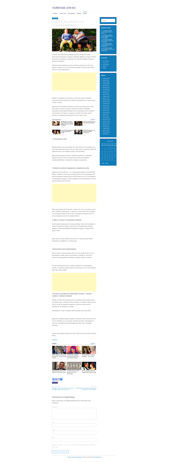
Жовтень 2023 (106, 121)
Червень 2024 (106, 107)
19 (102, 156)
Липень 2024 (106, 105)
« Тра (102, 163)
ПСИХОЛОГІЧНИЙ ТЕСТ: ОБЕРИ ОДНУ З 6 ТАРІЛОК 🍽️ (107, 36)
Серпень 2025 (106, 91)
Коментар (55, 407)
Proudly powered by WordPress (74, 457)
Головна (54, 13)
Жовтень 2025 (106, 87)
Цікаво (85, 13)
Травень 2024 (106, 108)
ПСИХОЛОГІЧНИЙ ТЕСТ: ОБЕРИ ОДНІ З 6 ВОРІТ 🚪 (107, 32)
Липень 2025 (106, 92)
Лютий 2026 (106, 85)
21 (107, 156)
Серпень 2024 (106, 103)
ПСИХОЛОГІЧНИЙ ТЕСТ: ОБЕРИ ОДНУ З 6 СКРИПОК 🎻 (107, 45)
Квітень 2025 (106, 98)
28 (107, 159)
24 (114, 156)
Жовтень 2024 (106, 101)
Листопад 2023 (106, 119)
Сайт (53, 437)
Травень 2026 (106, 83)
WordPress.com (98, 457)
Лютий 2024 (106, 114)
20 (104, 156)
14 (107, 153)
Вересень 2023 (106, 123)
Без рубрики (106, 60)
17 (114, 153)
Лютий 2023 (106, 133)
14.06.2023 (55, 18)
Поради (79, 13)
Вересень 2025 (106, 89)
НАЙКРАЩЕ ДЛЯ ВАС (64, 7)
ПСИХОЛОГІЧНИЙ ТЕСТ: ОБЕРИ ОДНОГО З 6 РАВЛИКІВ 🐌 (107, 49)
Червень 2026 (106, 82)
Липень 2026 (106, 80)
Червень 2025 (106, 94)
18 (117, 153)
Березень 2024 (106, 112)
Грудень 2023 (106, 117)
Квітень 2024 (106, 110)
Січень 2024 (106, 116)
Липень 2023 (106, 125)
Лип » (107, 163)
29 (109, 159)
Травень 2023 (106, 128)
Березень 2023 (106, 132)
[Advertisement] (74, 83)
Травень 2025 (106, 96)
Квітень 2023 (106, 130)
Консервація (71, 13)
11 (117, 150)
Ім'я (53, 422)
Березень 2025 (106, 99)
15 (109, 153)
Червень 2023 (106, 126)
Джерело (54, 339)
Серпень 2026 (106, 78)
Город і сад (62, 13)
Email (54, 429)
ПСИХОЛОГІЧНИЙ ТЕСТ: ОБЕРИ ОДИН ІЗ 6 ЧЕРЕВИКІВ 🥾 (107, 41)
